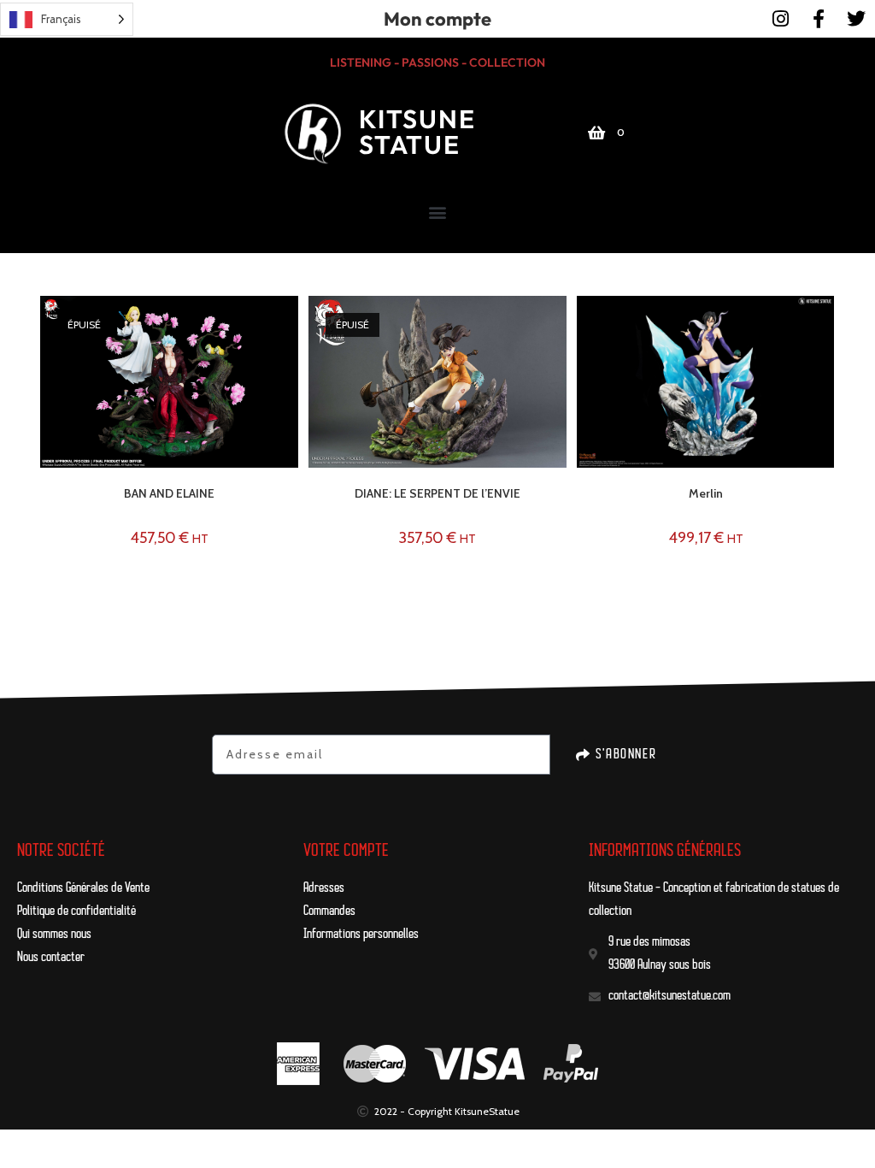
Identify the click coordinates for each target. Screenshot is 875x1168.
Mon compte (437, 19)
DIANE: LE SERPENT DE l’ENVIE (437, 493)
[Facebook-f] (818, 19)
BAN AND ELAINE (169, 493)
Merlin (706, 493)
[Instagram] (781, 19)
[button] (438, 212)
